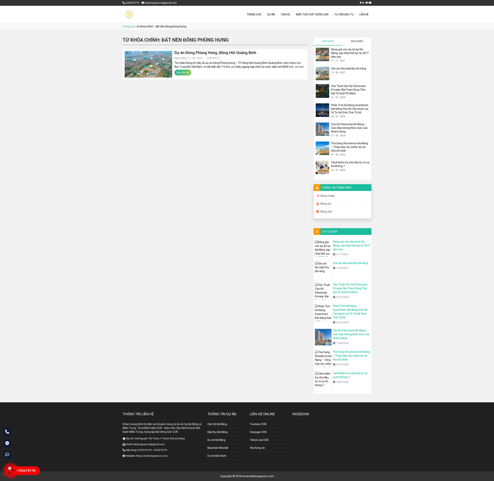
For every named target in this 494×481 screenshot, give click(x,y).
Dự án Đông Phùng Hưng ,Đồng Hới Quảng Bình (215, 52)
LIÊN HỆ (364, 14)
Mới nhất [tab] (328, 41)
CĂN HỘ (285, 14)
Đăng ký (325, 203)
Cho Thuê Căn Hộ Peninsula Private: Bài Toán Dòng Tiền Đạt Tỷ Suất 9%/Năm (348, 89)
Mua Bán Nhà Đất (217, 447)
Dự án (271, 14)
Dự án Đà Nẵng (216, 439)
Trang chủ (254, 14)
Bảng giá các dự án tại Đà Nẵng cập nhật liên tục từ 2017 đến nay (350, 53)
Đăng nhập (327, 195)
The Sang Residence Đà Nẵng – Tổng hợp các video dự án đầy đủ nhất (349, 147)
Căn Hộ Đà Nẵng (217, 424)
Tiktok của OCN (259, 439)
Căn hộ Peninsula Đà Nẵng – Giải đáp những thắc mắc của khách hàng (349, 128)
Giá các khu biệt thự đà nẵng (348, 68)
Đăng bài (326, 211)
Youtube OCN (258, 424)
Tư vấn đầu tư (344, 14)
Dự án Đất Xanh (216, 455)
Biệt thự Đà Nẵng (217, 432)
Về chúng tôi (257, 447)
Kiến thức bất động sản (312, 14)
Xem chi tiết (182, 72)
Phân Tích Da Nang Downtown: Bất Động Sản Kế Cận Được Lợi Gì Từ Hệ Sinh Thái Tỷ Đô (350, 109)
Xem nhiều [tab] (357, 41)
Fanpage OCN (258, 432)
